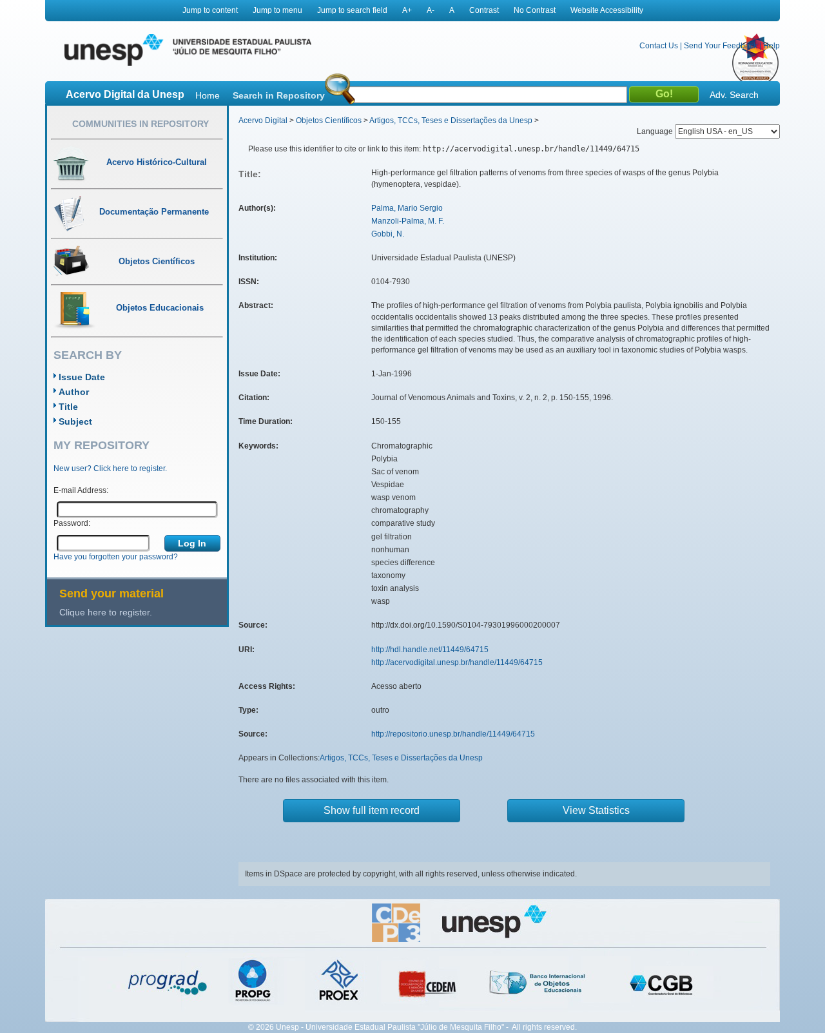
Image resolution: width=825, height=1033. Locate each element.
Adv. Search (734, 95)
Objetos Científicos (329, 120)
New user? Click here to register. (110, 468)
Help (771, 45)
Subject (75, 421)
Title (68, 406)
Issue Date (82, 377)
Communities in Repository (140, 124)
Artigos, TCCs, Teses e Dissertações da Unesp (450, 120)
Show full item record (372, 810)
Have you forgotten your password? (115, 556)
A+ (407, 10)
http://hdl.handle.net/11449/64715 (430, 649)
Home (207, 95)
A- (430, 10)
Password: (71, 523)
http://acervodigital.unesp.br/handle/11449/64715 (457, 662)
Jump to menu (277, 10)
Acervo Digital (262, 120)
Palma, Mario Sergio (407, 208)
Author (74, 392)
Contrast (484, 10)
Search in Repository (279, 95)
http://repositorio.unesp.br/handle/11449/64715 (453, 734)
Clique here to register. (105, 612)
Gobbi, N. (387, 233)
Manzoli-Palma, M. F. (407, 221)
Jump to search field (352, 10)
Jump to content (210, 10)
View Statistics (596, 810)
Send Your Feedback (720, 45)
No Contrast (535, 10)
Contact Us (658, 45)
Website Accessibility (606, 10)
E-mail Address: (80, 490)
